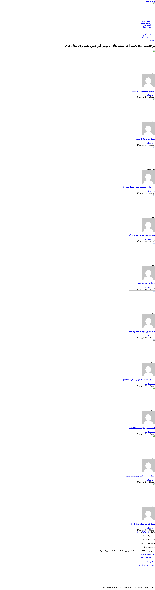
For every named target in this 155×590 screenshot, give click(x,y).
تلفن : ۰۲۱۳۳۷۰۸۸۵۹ (147, 554)
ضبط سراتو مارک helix (145, 139)
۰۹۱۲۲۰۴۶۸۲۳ (150, 40)
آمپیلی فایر (147, 25)
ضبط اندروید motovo (146, 283)
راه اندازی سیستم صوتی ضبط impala (139, 187)
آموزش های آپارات (148, 561)
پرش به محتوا (150, 1)
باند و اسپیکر (146, 27)
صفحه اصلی (146, 21)
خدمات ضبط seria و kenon (143, 91)
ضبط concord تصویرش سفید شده (140, 476)
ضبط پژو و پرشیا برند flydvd (143, 524)
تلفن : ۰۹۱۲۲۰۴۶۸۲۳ (147, 558)
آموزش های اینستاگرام (147, 565)
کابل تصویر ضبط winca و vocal (142, 331)
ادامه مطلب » (150, 95)
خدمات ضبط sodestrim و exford (141, 235)
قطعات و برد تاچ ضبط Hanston (142, 428)
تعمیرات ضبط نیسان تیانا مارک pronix (139, 379)
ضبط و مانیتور (146, 23)
